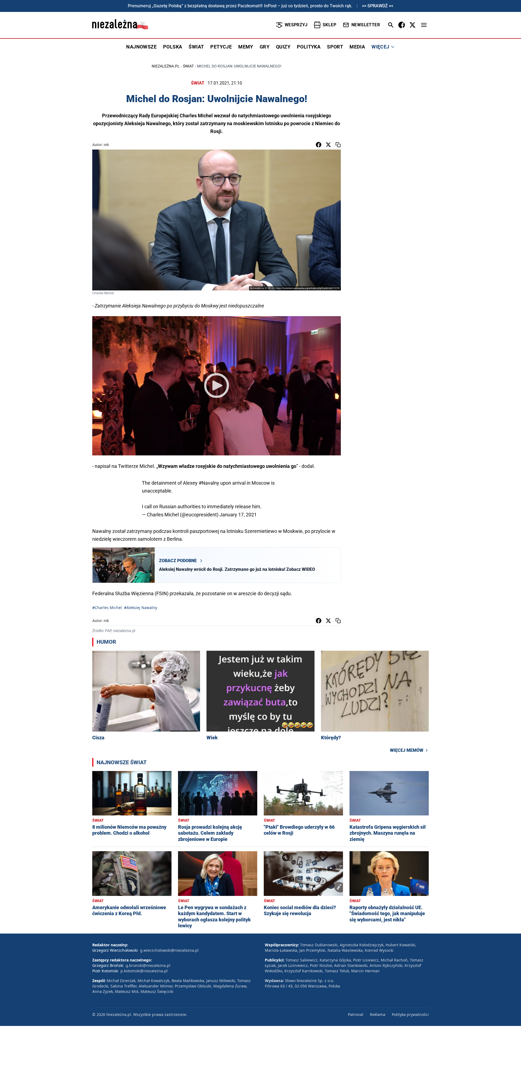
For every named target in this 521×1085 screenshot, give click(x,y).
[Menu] (424, 25)
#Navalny (209, 483)
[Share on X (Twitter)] (328, 144)
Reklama (377, 1014)
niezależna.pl (166, 66)
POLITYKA (308, 47)
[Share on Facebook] (318, 144)
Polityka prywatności (410, 1014)
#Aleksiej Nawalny (140, 607)
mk (106, 144)
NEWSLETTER (365, 24)
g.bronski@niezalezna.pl (148, 965)
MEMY (245, 47)
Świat (188, 66)
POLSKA (172, 47)
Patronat (355, 1014)
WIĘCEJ (380, 47)
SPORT (335, 47)
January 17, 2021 (238, 514)
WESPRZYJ (296, 24)
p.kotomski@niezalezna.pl (144, 970)
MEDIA (357, 47)
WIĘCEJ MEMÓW (406, 750)
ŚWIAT (196, 47)
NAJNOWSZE (141, 47)
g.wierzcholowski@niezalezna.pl (169, 950)
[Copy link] (338, 144)
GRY (264, 47)
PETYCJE (221, 47)
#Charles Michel (107, 607)
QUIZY (283, 47)
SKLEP (329, 24)
